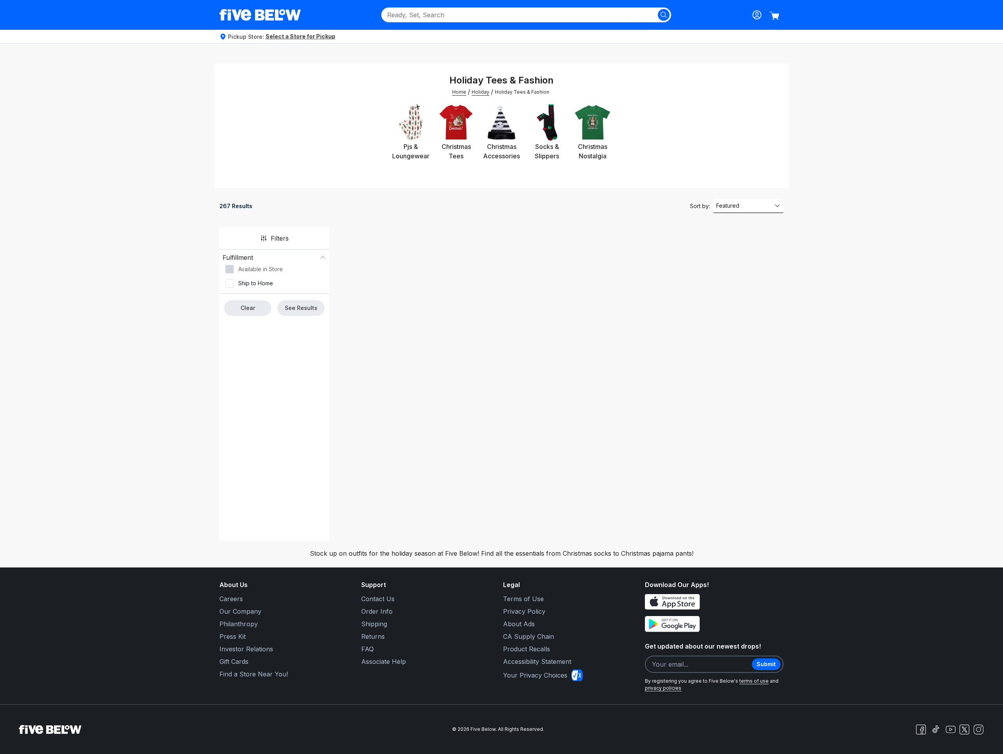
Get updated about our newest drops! (703, 646)
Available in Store (260, 269)
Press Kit (232, 636)
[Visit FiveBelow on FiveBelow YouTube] (950, 729)
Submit (766, 664)
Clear (248, 307)
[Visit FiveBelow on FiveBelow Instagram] (978, 729)
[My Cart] (774, 15)
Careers (231, 599)
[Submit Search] (664, 15)
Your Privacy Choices (535, 675)
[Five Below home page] (260, 15)
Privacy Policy (524, 611)
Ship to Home (255, 283)
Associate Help (383, 661)
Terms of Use (523, 599)
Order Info (377, 611)
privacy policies (663, 688)
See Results (301, 307)
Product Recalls (526, 649)
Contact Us (378, 599)
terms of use (754, 681)
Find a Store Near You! (253, 674)
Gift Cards (233, 661)
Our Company (240, 611)
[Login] (756, 14)
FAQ (367, 649)
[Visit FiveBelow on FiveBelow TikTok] (935, 729)
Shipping (374, 624)
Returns (373, 636)
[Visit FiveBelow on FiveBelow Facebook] (921, 729)
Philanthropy (238, 624)
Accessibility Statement (537, 661)
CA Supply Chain (528, 636)
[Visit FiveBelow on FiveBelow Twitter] (964, 729)
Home (459, 92)
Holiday (480, 92)
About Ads (519, 624)
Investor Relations (246, 649)
